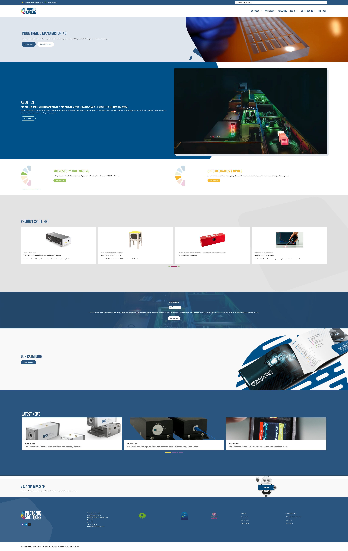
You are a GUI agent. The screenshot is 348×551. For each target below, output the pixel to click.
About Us (293, 11)
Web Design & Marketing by (29, 547)
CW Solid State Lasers (200, 253)
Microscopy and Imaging (183, 253)
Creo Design (40, 547)
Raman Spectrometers (49, 253)
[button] (250, 111)
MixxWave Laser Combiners (188, 255)
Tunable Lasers (108, 253)
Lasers (102, 253)
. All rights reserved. (73, 547)
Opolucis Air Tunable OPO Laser (113, 255)
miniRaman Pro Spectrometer (35, 255)
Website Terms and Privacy (293, 517)
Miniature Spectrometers (37, 253)
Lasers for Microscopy (211, 253)
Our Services (282, 11)
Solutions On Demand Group (59, 547)
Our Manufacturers (291, 513)
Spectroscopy (27, 253)
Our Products (255, 11)
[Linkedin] (25, 524)
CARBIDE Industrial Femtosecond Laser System (273, 255)
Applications (269, 11)
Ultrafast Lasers (263, 253)
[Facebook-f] (22, 524)
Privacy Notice (245, 523)
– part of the (47, 547)
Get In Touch (322, 11)
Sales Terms (289, 520)
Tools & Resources (306, 11)
